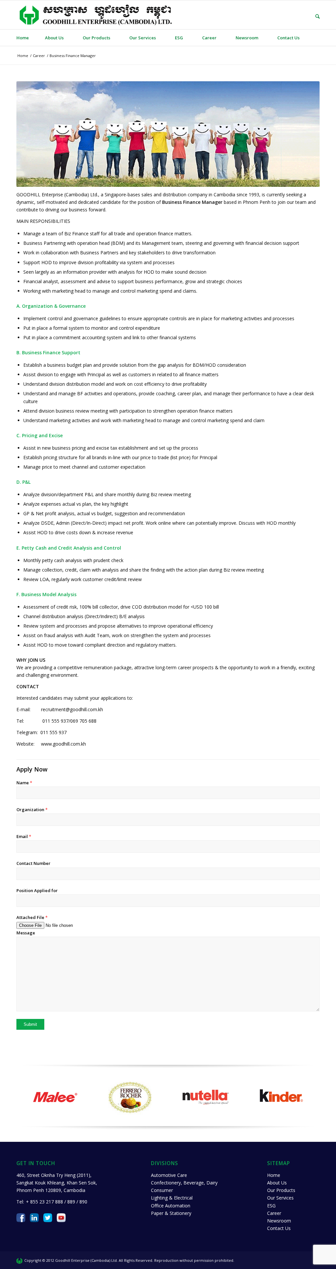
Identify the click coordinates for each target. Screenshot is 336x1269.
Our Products (281, 1190)
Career (274, 1213)
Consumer (162, 1190)
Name (24, 783)
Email (23, 836)
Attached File (32, 917)
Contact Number (33, 863)
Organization (32, 809)
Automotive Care (169, 1175)
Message (25, 933)
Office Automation (170, 1205)
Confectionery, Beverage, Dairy (184, 1183)
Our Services (280, 1198)
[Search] (313, 16)
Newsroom (279, 1221)
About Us (277, 1183)
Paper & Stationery (171, 1213)
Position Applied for (37, 890)
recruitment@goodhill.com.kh (72, 709)
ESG (271, 1205)
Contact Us (279, 1228)
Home (273, 1175)
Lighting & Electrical (172, 1198)
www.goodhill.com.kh (63, 744)
